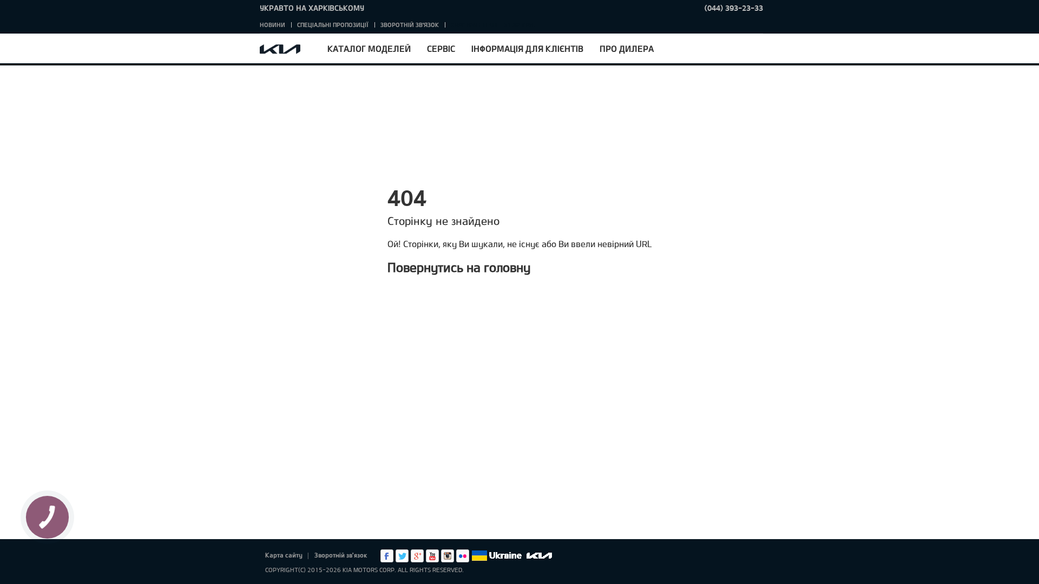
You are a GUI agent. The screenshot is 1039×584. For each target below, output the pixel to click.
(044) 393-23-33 (734, 7)
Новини (272, 24)
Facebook (386, 555)
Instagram (447, 555)
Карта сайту (284, 555)
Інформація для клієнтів (527, 48)
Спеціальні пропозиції (333, 24)
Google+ (417, 555)
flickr (462, 555)
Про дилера (627, 48)
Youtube (432, 555)
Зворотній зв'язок (409, 24)
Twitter (402, 555)
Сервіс (441, 48)
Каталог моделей (369, 48)
